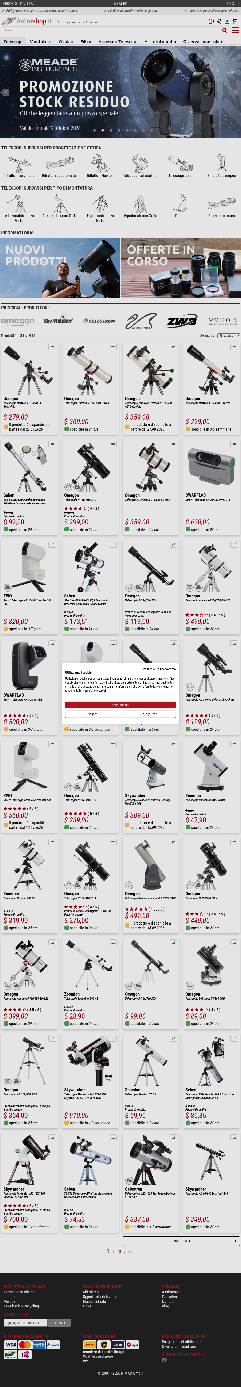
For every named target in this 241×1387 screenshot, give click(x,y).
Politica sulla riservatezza (159, 669)
